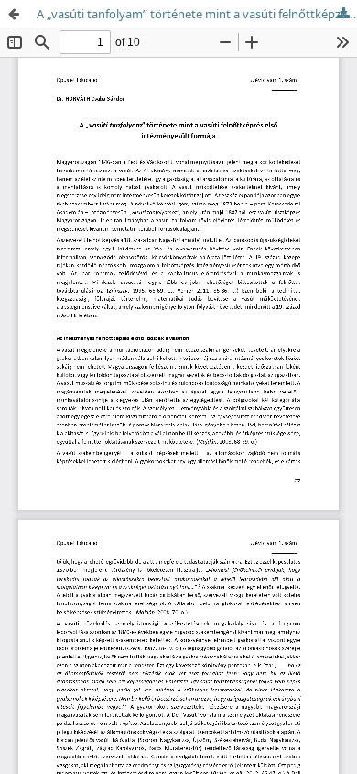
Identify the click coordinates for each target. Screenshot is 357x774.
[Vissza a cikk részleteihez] (13, 14)
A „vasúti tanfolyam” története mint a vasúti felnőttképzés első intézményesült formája (197, 14)
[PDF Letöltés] (343, 14)
